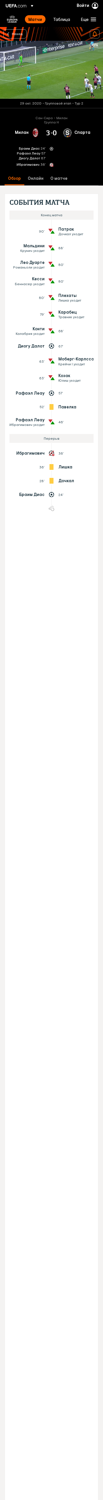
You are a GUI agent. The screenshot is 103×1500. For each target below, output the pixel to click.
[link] (35, 19)
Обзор (14, 178)
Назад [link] (17, 34)
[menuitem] (36, 19)
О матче (59, 178)
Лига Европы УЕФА (12, 19)
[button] (87, 19)
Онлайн (35, 178)
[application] (51, 70)
